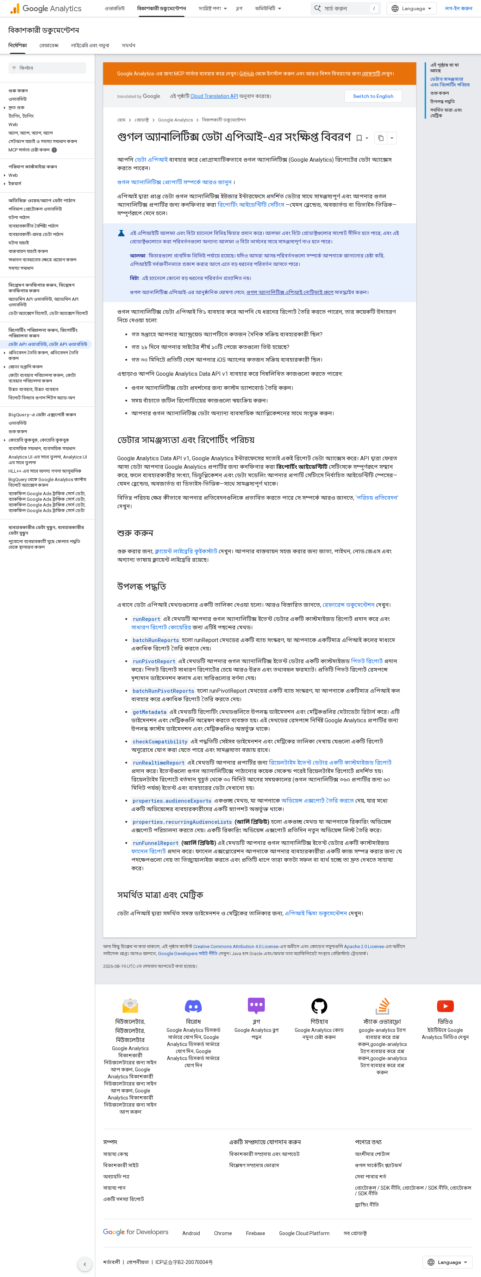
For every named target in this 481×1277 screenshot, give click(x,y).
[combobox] (346, 8)
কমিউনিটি (265, 8)
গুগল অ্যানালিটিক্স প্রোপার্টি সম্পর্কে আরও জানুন (174, 182)
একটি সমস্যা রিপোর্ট (123, 1199)
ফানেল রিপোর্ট (148, 851)
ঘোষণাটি (371, 73)
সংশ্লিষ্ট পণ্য (210, 8)
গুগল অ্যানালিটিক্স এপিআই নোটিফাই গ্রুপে (289, 292)
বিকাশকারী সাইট (121, 1165)
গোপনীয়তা (138, 1262)
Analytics (65, 8)
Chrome (223, 1233)
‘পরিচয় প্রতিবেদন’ (377, 497)
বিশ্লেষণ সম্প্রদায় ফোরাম (254, 1165)
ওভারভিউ (115, 8)
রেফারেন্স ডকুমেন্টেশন (349, 605)
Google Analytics (175, 120)
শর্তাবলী (111, 1262)
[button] (46, 108)
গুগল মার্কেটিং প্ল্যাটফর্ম (378, 1165)
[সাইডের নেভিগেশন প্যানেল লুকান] (85, 1264)
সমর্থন (128, 45)
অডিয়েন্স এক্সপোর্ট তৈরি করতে (317, 800)
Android (191, 1233)
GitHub (246, 73)
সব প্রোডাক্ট (355, 1233)
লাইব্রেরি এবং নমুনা (90, 45)
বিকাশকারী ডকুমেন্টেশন (161, 8)
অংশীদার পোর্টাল (372, 1154)
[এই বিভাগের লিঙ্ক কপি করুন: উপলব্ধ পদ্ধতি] (173, 587)
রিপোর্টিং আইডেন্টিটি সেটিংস (251, 204)
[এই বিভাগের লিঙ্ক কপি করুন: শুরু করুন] (160, 534)
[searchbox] (47, 68)
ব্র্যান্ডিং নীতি (367, 1205)
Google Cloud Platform (304, 1233)
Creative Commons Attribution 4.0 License (235, 946)
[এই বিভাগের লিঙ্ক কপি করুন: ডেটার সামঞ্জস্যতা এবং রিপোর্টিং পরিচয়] (262, 441)
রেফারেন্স (48, 45)
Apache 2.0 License (364, 946)
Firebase (255, 1233)
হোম (121, 120)
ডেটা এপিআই (151, 159)
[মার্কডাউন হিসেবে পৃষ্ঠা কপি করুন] (381, 138)
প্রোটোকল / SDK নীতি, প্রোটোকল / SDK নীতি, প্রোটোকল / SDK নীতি (413, 1190)
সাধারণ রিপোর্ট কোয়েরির (161, 627)
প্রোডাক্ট (142, 120)
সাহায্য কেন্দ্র (115, 1154)
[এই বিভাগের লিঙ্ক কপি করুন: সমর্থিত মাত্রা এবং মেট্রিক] (210, 896)
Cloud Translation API (214, 96)
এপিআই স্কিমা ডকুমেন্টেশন (316, 913)
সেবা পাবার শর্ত (370, 1176)
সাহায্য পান (114, 1188)
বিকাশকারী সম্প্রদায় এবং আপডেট (264, 1154)
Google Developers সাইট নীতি (188, 953)
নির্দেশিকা (17, 45)
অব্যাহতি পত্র (116, 1176)
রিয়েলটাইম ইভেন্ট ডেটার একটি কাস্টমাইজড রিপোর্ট (330, 762)
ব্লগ (239, 8)
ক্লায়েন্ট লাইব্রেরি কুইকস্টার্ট (186, 551)
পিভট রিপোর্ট (367, 661)
